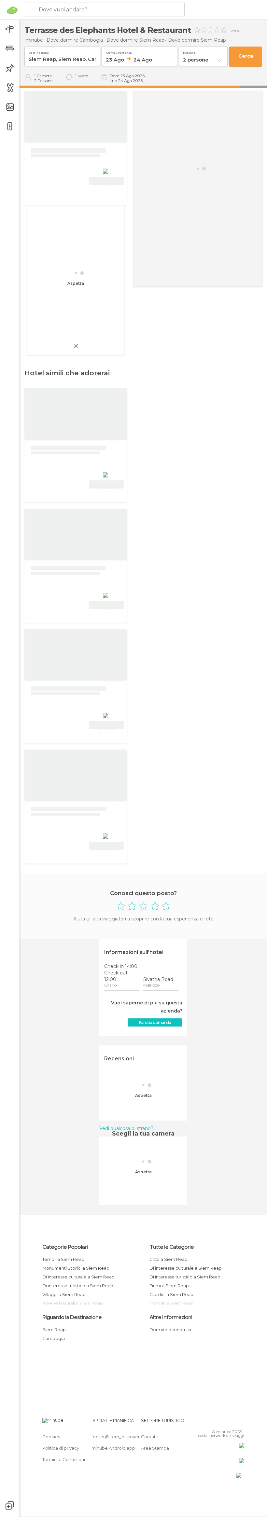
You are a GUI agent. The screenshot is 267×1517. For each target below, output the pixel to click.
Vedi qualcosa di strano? (126, 1128)
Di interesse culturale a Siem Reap (78, 1276)
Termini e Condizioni (63, 1459)
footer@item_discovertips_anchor (127, 1436)
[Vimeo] (231, 1422)
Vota (235, 31)
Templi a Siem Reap (63, 1259)
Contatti (149, 1436)
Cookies (51, 1436)
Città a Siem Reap (168, 1259)
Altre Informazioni (170, 1317)
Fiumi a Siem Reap (169, 1285)
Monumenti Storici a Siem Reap (75, 1268)
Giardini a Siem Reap (171, 1294)
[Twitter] (223, 1422)
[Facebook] (214, 1422)
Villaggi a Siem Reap (64, 1294)
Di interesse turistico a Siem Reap (77, 1285)
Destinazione (39, 51)
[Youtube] (240, 1422)
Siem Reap (54, 1329)
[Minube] (12, 10)
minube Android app (113, 1448)
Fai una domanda (155, 1022)
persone (189, 51)
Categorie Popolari (65, 1247)
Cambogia (53, 1338)
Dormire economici (170, 1329)
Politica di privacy (60, 1448)
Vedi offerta (106, 181)
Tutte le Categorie (171, 1247)
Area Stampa (155, 1448)
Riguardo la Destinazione (72, 1317)
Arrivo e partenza (119, 51)
